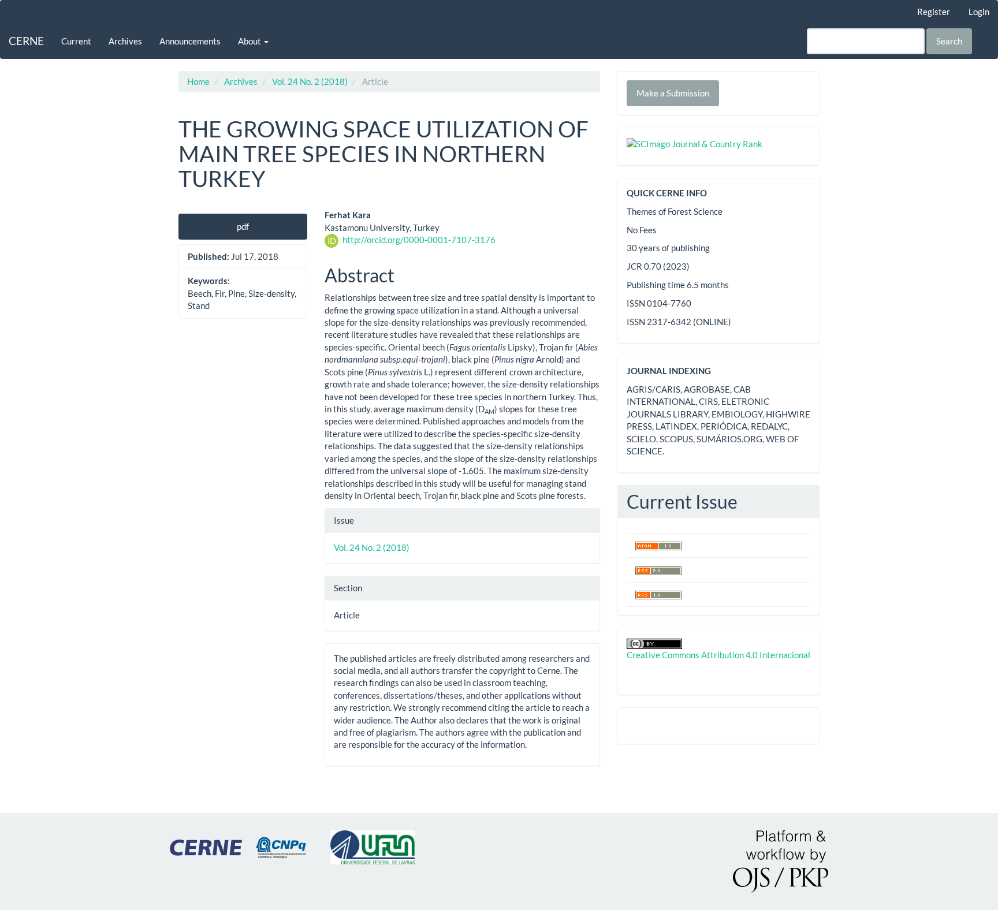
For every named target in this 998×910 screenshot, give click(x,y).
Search (949, 41)
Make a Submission (672, 93)
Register (933, 11)
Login (979, 11)
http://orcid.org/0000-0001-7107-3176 (419, 239)
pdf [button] (243, 226)
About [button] (250, 41)
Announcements (190, 41)
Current (76, 41)
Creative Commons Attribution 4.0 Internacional (718, 655)
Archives (125, 41)
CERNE (26, 40)
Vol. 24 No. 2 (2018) (310, 81)
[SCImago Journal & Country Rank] (694, 142)
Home (198, 81)
